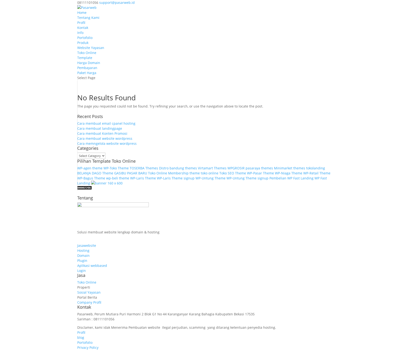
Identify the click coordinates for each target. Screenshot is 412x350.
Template (84, 57)
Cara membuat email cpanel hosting (106, 123)
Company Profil (89, 302)
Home (82, 12)
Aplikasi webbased (92, 265)
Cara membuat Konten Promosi (102, 133)
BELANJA (84, 173)
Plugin (82, 260)
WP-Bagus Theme (91, 178)
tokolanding (315, 168)
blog (80, 337)
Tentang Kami (88, 17)
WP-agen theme (90, 168)
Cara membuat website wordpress (104, 138)
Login (81, 270)
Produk (82, 42)
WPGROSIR (236, 168)
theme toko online (204, 173)
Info (80, 32)
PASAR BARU (137, 173)
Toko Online (86, 52)
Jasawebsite (86, 245)
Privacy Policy (87, 347)
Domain (83, 255)
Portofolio (85, 37)
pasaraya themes (259, 168)
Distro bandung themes (178, 168)
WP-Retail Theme (316, 173)
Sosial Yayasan (89, 292)
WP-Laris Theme (143, 178)
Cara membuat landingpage (99, 128)
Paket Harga (86, 72)
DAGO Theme (102, 173)
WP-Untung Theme (211, 178)
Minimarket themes (289, 168)
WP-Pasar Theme (260, 173)
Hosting (83, 250)
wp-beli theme (117, 178)
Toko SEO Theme (232, 173)
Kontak (82, 27)
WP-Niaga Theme (288, 173)
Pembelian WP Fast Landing (291, 178)
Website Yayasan (90, 47)
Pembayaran (87, 67)
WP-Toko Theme (116, 168)
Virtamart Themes (212, 168)
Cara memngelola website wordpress (107, 143)
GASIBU (120, 173)
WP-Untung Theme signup (247, 178)
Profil (81, 22)
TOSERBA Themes (144, 168)
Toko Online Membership (168, 173)
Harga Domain (88, 62)
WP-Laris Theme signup (176, 178)
